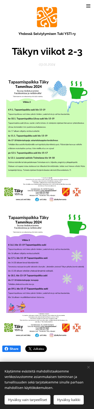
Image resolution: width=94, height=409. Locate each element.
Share (14, 349)
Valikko (88, 5)
